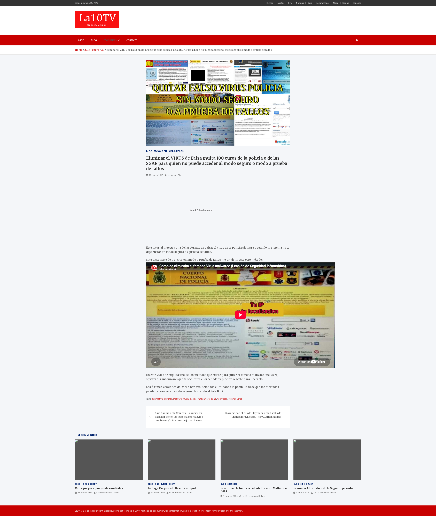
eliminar (168, 398)
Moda (335, 3)
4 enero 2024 (302, 492)
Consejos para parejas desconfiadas (99, 488)
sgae (213, 398)
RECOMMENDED (87, 435)
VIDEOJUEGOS (176, 151)
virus (239, 398)
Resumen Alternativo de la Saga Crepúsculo (323, 488)
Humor (270, 3)
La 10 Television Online (107, 492)
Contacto (131, 40)
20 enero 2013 (156, 175)
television (222, 398)
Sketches (232, 484)
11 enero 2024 (230, 495)
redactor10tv (174, 175)
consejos (357, 3)
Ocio (310, 3)
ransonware (204, 398)
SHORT (93, 484)
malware (177, 398)
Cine (290, 3)
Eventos (280, 3)
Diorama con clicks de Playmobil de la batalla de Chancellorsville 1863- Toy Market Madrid (253, 415)
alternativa (157, 398)
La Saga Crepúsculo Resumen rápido (172, 488)
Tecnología (160, 151)
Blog (94, 40)
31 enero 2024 (85, 492)
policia (193, 398)
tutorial (232, 398)
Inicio (81, 40)
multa (186, 398)
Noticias (300, 3)
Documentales (322, 3)
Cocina (345, 3)
